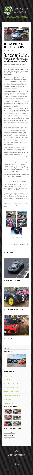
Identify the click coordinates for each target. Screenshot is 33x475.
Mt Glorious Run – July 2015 (17, 244)
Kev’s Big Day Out (8, 379)
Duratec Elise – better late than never (13, 383)
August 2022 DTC (8, 403)
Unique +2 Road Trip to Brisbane (12, 395)
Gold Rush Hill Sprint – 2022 (13, 309)
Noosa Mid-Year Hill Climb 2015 (14, 45)
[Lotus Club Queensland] (16, 10)
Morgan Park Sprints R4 (12, 280)
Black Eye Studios (24, 458)
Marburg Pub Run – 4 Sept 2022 (11, 391)
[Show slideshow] (16, 237)
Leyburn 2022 (8, 338)
